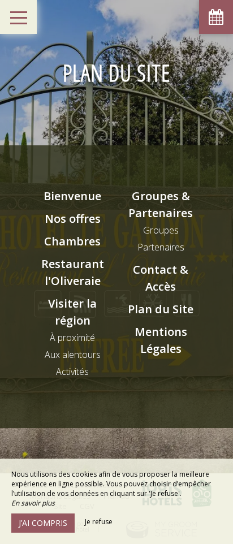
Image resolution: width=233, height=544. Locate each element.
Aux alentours (73, 354)
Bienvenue (72, 196)
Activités (72, 371)
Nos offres (73, 218)
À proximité (72, 337)
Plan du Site (160, 309)
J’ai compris (43, 522)
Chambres (72, 241)
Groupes (161, 230)
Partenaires (160, 247)
